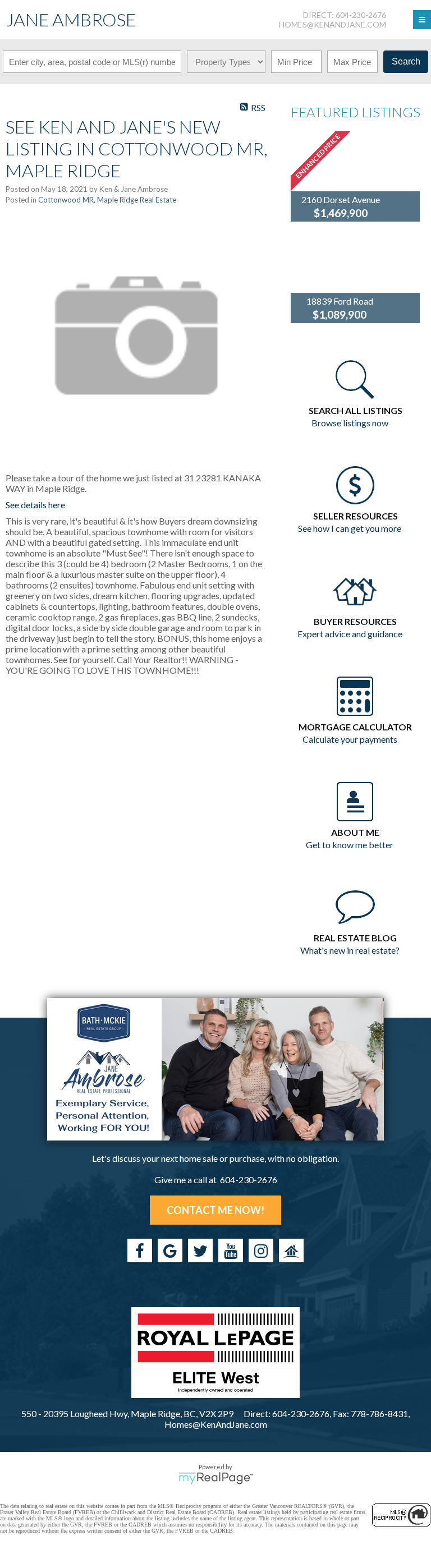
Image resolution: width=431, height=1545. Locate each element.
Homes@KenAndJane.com (332, 24)
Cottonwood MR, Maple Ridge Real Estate (107, 199)
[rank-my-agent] (291, 1250)
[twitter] (200, 1250)
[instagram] (261, 1250)
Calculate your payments (349, 739)
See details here (35, 504)
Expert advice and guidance (349, 633)
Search (406, 61)
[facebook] (139, 1250)
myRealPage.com (216, 1478)
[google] (170, 1250)
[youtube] (230, 1250)
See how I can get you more (349, 528)
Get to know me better (349, 844)
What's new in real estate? (350, 950)
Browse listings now (349, 422)
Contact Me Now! (215, 1210)
